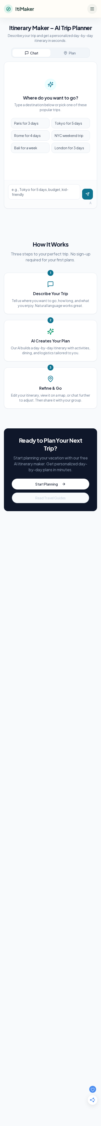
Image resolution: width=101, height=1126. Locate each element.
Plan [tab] (72, 53)
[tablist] (50, 53)
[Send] (87, 194)
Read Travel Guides (50, 498)
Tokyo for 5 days (68, 123)
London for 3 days (69, 148)
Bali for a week (25, 148)
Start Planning (46, 484)
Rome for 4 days (27, 135)
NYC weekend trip (69, 135)
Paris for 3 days (26, 123)
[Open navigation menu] (92, 9)
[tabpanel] (50, 135)
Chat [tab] (34, 53)
